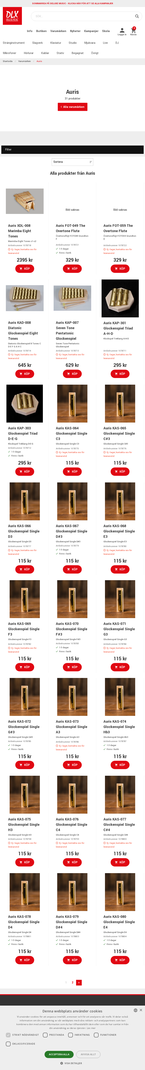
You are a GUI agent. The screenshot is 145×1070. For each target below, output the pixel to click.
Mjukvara (89, 43)
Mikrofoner (9, 53)
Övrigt (95, 53)
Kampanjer (91, 31)
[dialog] (72, 1038)
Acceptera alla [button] (59, 1054)
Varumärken (58, 31)
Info (30, 31)
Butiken (41, 31)
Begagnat (78, 53)
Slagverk (37, 43)
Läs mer (91, 1028)
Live (105, 43)
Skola (106, 31)
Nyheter (75, 31)
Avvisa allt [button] (88, 1054)
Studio (73, 43)
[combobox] (135, 1010)
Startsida (7, 61)
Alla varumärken (73, 107)
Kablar (45, 53)
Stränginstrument (14, 43)
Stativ (60, 53)
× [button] (140, 1010)
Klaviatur (55, 43)
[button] (72, 1063)
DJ (117, 43)
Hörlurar (29, 53)
